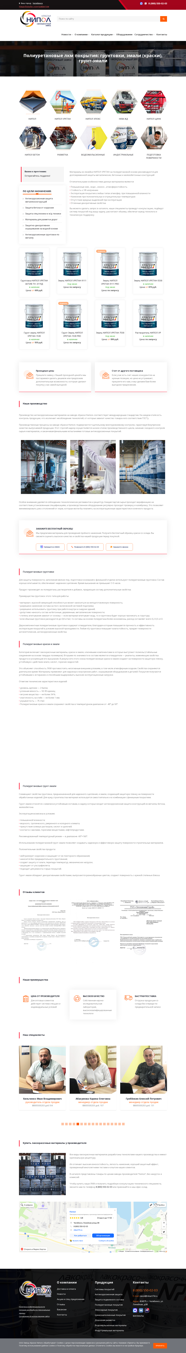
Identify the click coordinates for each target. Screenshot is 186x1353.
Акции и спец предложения (70, 1299)
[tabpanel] (42, 1078)
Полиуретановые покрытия (109, 1304)
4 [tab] (74, 1124)
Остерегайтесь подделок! (37, 175)
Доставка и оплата (66, 1289)
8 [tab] (89, 1124)
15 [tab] (116, 1124)
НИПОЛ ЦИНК (154, 118)
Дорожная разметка (105, 1320)
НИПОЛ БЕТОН (32, 154)
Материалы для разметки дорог (41, 219)
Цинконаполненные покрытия (110, 1315)
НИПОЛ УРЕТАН (63, 118)
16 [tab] (119, 1124)
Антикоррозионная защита (108, 1294)
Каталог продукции (102, 34)
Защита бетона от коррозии (39, 207)
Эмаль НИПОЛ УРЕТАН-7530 (110, 332)
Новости (66, 34)
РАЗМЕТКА (62, 154)
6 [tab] (81, 1124)
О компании (81, 34)
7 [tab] (85, 1124)
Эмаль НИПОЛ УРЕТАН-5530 (148, 280)
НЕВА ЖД (123, 118)
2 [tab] (66, 1124)
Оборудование (124, 34)
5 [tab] (78, 1124)
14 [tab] (112, 1124)
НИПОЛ (32, 118)
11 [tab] (100, 1124)
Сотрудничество (144, 34)
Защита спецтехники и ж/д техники (43, 213)
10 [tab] (97, 1124)
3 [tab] (70, 1124)
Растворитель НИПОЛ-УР (148, 332)
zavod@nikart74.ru (148, 1296)
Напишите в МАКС (51, 547)
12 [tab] (104, 1124)
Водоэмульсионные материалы (110, 1325)
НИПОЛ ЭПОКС (93, 118)
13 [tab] (108, 1124)
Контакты (161, 34)
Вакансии (61, 1309)
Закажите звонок (120, 547)
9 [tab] (93, 1124)
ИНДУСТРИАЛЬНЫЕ (123, 154)
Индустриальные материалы (109, 1330)
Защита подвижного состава (109, 1299)
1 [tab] (62, 1124)
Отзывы (61, 1304)
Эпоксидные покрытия (106, 1309)
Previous (20, 467)
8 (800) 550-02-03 (104, 1187)
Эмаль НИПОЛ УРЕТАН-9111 (72, 280)
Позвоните (86, 547)
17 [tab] (123, 1124)
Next (165, 467)
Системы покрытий (104, 1289)
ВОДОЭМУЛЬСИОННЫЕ (93, 154)
